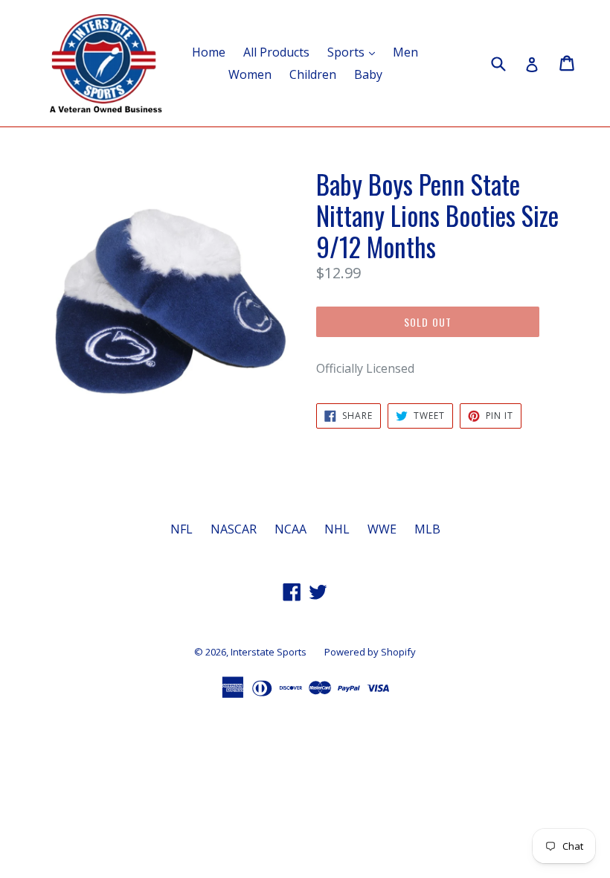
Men (405, 52)
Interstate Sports (268, 651)
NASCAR (234, 529)
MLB (427, 529)
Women (250, 74)
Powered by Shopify (370, 651)
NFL (181, 529)
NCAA (290, 529)
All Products (276, 52)
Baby (368, 74)
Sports (354, 51)
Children (312, 74)
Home (208, 52)
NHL (337, 529)
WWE (381, 529)
